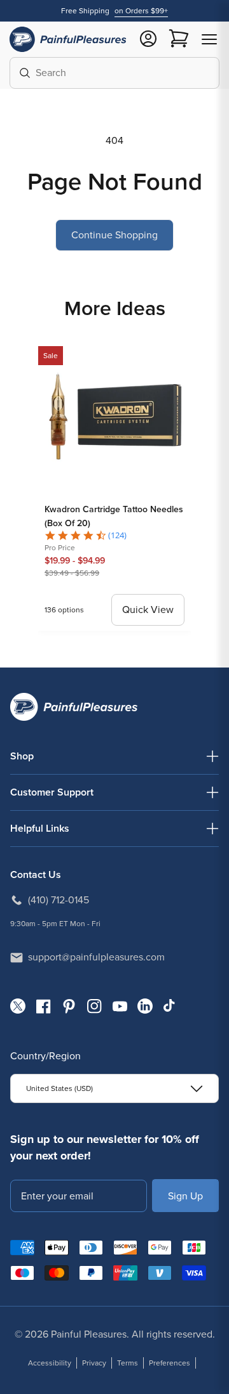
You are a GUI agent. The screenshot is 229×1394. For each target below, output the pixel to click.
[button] (209, 39)
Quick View (148, 609)
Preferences (169, 1363)
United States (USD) (59, 1088)
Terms (127, 1363)
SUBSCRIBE (185, 1195)
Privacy (94, 1363)
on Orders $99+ (141, 10)
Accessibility (49, 1363)
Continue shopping (114, 235)
